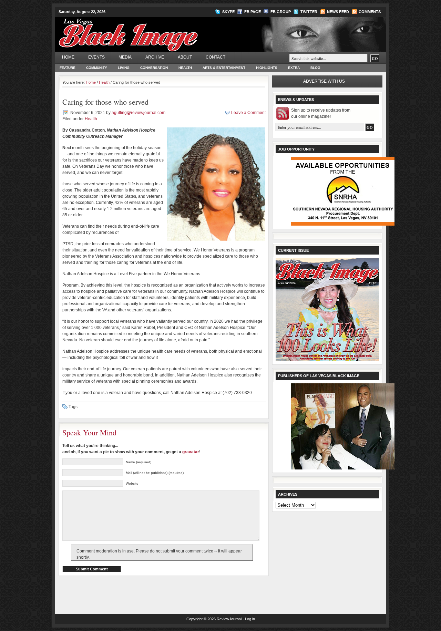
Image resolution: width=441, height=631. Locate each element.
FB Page (252, 12)
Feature (67, 68)
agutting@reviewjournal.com (138, 112)
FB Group (280, 12)
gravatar (190, 451)
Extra (294, 68)
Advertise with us (324, 81)
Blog (315, 68)
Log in (250, 619)
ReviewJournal (229, 619)
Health (185, 68)
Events (96, 57)
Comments (370, 12)
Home (68, 57)
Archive (154, 57)
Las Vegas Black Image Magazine (155, 30)
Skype (228, 12)
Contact (215, 57)
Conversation (154, 68)
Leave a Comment (248, 112)
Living (124, 68)
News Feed (338, 12)
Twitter (308, 12)
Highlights (266, 68)
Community (96, 68)
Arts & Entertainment (224, 68)
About (185, 57)
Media (125, 57)
